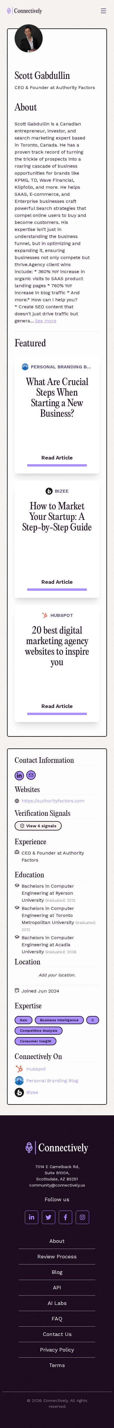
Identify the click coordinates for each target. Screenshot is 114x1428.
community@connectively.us (57, 1185)
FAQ (57, 1318)
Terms (57, 1365)
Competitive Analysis (38, 1031)
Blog (57, 1272)
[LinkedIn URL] (19, 775)
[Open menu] (103, 10)
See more (45, 321)
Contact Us (57, 1334)
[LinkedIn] (31, 1217)
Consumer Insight (35, 1041)
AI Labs (57, 1303)
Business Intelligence (59, 1020)
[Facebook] (65, 1217)
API (57, 1287)
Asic (23, 1020)
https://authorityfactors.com (53, 801)
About (57, 1241)
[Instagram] (82, 1217)
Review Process (57, 1256)
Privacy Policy (57, 1350)
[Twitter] (48, 1217)
